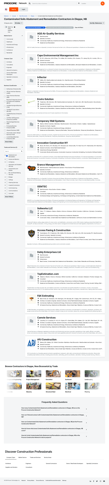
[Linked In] (90, 481)
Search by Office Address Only (10, 29)
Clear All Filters (79, 27)
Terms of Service (40, 480)
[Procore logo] (10, 3)
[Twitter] (97, 481)
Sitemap (64, 480)
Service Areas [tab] (47, 457)
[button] (5, 39)
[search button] (103, 3)
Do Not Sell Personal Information (53, 480)
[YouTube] (104, 481)
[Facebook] (93, 481)
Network (23, 3)
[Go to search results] (22, 151)
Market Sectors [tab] (22, 457)
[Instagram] (100, 481)
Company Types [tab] (10, 457)
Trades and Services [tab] (35, 457)
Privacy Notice (30, 480)
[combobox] (90, 3)
